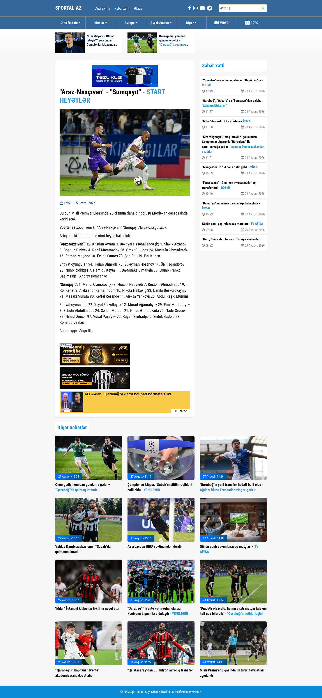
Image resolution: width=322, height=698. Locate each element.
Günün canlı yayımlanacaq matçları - (233, 227)
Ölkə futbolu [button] (69, 23)
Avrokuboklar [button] (159, 23)
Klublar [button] (99, 23)
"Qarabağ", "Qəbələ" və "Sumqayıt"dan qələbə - (233, 106)
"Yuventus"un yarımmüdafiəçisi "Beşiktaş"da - (233, 85)
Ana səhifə (102, 8)
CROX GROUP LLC (162, 692)
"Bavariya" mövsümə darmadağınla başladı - (233, 208)
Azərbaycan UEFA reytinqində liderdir (154, 546)
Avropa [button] (129, 23)
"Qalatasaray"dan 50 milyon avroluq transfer (160, 670)
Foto (254, 23)
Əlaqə (138, 8)
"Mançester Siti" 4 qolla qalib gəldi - (233, 170)
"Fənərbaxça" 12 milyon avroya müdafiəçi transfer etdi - (233, 188)
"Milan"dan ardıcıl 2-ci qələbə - (233, 124)
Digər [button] (190, 23)
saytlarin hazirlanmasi (77, 338)
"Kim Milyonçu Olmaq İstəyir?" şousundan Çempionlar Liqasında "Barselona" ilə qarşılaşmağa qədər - (233, 147)
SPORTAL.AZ (69, 8)
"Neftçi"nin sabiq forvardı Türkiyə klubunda (233, 242)
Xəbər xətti (122, 8)
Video (223, 23)
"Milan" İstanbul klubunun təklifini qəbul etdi (87, 608)
